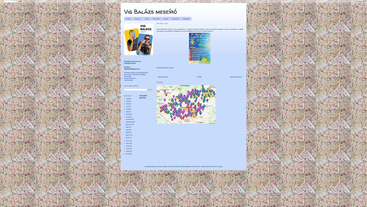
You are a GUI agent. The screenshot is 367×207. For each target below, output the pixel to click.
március (128, 135)
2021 (128, 111)
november (129, 119)
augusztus (129, 124)
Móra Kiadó (127, 76)
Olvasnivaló (175, 19)
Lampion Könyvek (129, 78)
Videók (147, 19)
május (128, 129)
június (128, 127)
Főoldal (128, 19)
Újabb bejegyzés (163, 77)
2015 (128, 148)
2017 (128, 143)
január (128, 137)
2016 (128, 146)
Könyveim (137, 19)
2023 (128, 106)
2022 (128, 109)
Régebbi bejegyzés (236, 77)
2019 (128, 117)
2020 (128, 114)
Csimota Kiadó (128, 80)
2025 (128, 101)
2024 (128, 104)
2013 (128, 154)
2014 (128, 151)
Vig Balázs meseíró (150, 12)
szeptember (129, 122)
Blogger (219, 166)
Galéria (166, 19)
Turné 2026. (156, 19)
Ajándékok (186, 19)
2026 (128, 98)
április (128, 132)
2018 (128, 141)
